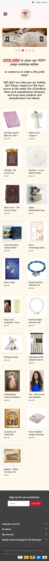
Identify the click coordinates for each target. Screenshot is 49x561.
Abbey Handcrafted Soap (37, 209)
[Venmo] (38, 557)
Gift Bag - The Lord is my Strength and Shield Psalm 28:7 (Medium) (12, 171)
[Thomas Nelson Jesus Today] (12, 268)
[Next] (41, 39)
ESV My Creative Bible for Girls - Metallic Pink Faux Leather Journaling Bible (11, 134)
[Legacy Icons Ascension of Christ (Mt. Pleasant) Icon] (12, 418)
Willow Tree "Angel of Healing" (34, 134)
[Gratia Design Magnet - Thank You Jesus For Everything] (12, 455)
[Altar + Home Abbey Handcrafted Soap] (37, 194)
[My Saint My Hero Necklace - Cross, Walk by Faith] (37, 156)
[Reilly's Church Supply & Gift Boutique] (30, 14)
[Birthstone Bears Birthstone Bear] (12, 343)
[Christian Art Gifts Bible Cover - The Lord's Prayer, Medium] (12, 194)
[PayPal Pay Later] (32, 557)
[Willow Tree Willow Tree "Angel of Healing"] (37, 119)
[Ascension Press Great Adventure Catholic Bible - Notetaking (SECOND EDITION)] (12, 231)
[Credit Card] (44, 557)
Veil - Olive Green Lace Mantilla (36, 395)
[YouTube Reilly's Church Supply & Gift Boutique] (27, 512)
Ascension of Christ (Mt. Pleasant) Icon (10, 433)
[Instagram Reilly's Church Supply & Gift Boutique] (32, 512)
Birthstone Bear (11, 357)
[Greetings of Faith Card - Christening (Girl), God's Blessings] (37, 231)
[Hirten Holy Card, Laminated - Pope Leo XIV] (12, 306)
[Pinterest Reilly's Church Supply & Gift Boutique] (22, 512)
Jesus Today (9, 282)
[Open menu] (5, 14)
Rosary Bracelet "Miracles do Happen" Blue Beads (36, 283)
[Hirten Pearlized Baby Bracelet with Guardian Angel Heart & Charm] (37, 306)
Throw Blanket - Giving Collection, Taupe (36, 433)
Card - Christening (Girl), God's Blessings (37, 246)
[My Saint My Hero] (24, 37)
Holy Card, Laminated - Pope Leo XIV (11, 321)
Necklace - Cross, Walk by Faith (36, 171)
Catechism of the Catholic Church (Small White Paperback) (36, 358)
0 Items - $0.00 (41, 2)
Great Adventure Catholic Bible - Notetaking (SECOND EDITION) (11, 246)
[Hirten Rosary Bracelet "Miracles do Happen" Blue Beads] (37, 268)
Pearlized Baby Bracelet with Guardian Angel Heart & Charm (35, 321)
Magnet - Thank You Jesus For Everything (11, 470)
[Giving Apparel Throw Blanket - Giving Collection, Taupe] (37, 418)
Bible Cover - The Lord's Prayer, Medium (12, 209)
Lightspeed (15, 554)
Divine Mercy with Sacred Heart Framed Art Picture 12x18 (12, 396)
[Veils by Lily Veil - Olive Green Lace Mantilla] (37, 381)
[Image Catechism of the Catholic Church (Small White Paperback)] (37, 343)
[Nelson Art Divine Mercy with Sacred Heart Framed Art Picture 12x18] (12, 381)
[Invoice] (20, 557)
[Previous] (7, 39)
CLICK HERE (11, 60)
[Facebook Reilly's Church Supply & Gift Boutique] (17, 512)
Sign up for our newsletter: (24, 497)
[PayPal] (26, 557)
